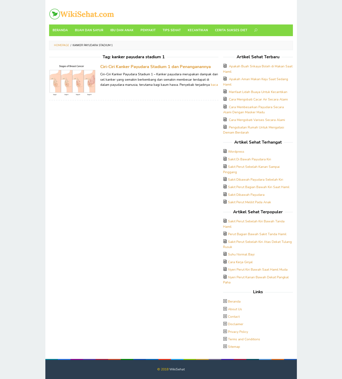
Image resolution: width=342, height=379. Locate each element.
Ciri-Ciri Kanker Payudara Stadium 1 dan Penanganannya (155, 66)
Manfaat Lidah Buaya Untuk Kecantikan (258, 92)
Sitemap (234, 347)
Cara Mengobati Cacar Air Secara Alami (258, 99)
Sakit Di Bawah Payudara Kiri (249, 159)
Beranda (234, 301)
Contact (234, 316)
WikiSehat (177, 369)
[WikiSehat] (81, 13)
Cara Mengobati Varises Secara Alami (257, 120)
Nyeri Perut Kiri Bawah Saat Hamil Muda (258, 269)
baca (214, 85)
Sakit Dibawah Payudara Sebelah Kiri (255, 179)
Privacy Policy (238, 332)
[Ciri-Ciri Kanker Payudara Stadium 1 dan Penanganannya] (72, 79)
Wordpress (236, 151)
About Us (235, 309)
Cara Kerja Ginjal (240, 262)
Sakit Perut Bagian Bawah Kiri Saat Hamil (258, 187)
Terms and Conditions (244, 339)
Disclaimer (235, 324)
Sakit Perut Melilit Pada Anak (249, 202)
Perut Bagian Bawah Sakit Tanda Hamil (257, 234)
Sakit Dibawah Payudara (246, 195)
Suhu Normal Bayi (241, 254)
